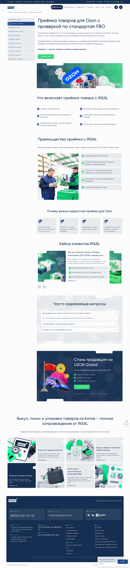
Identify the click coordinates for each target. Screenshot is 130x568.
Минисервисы (50, 1)
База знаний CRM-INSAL (74, 545)
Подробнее (84, 282)
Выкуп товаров (100, 536)
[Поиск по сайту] (122, 2)
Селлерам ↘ (90, 7)
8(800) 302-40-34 (22, 515)
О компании (11, 1)
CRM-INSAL (69, 551)
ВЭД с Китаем (99, 530)
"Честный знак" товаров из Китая (106, 547)
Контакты (108, 7)
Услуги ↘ (98, 7)
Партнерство (19, 1)
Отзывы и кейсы (28, 1)
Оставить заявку (46, 56)
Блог (103, 7)
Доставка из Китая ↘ (69, 7)
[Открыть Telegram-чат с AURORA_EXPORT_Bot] (116, 7)
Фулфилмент (99, 533)
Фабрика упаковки (72, 533)
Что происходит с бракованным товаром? (59, 324)
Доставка (98, 527)
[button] (39, 287)
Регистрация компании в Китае (105, 541)
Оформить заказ (82, 386)
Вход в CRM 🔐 (115, 1)
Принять (123, 561)
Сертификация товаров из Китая (106, 544)
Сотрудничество (72, 530)
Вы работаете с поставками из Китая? (57, 330)
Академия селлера (39, 1)
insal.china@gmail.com (60, 515)
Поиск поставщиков (101, 539)
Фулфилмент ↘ (81, 7)
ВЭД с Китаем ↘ (57, 7)
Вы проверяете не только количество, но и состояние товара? (67, 313)
